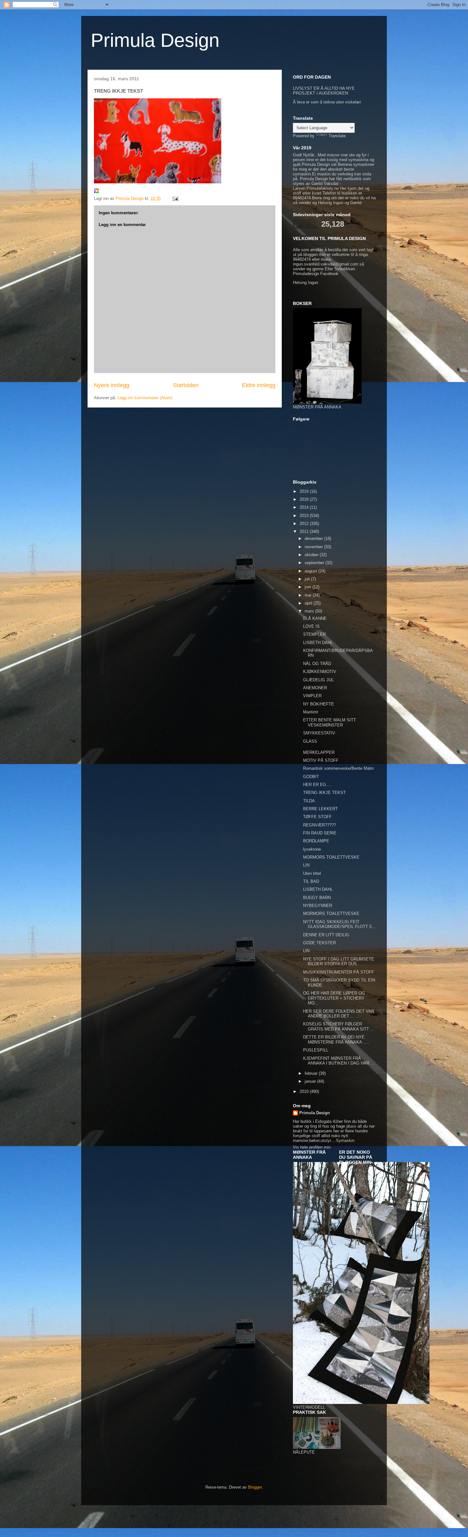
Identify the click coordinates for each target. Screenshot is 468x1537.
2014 (305, 507)
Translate (337, 135)
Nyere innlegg (111, 385)
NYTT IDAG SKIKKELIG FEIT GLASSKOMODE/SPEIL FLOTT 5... (339, 924)
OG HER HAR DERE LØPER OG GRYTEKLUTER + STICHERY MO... (334, 998)
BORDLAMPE (316, 841)
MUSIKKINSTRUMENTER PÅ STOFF (338, 972)
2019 (305, 491)
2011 (305, 531)
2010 (305, 1091)
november (314, 546)
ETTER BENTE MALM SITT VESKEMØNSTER (329, 722)
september (315, 562)
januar (311, 1081)
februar (312, 1073)
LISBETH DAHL (318, 642)
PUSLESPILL (315, 1050)
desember (314, 538)
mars (310, 611)
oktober (312, 554)
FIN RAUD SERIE (320, 833)
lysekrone (312, 849)
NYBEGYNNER (317, 905)
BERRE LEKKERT (320, 808)
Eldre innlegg (258, 385)
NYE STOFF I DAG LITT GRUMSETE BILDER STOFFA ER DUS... (338, 962)
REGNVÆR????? (319, 825)
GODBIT (311, 776)
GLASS (310, 741)
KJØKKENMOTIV (319, 671)
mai (309, 595)
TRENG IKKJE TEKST (324, 792)
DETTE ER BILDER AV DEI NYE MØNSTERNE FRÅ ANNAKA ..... (336, 1040)
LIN (306, 865)
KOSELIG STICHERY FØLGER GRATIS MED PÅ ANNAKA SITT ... (338, 1026)
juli (308, 579)
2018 (305, 499)
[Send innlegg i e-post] (175, 198)
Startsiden (186, 385)
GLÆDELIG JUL (318, 679)
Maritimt (310, 712)
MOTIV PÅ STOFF (320, 760)
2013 (305, 515)
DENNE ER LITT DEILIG (326, 934)
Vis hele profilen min (311, 1147)
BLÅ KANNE (315, 618)
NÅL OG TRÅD (317, 663)
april (309, 603)
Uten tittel (312, 873)
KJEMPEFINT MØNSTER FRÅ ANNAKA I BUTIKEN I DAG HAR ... (338, 1061)
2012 (305, 523)
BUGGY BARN (317, 897)
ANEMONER (315, 687)
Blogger (255, 1487)
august (311, 571)
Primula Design (155, 40)
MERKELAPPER (319, 752)
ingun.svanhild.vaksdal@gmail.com (325, 264)
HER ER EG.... (317, 784)
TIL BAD (311, 881)
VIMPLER (312, 695)
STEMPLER (314, 634)
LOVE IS (311, 626)
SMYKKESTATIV (319, 733)
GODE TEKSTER (319, 942)
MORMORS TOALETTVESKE (331, 857)
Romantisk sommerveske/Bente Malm (338, 768)
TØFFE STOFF (317, 816)
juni (308, 586)
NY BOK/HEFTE (318, 704)
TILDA (309, 800)
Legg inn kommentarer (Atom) (144, 397)
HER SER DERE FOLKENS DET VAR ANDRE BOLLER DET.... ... (338, 1014)
